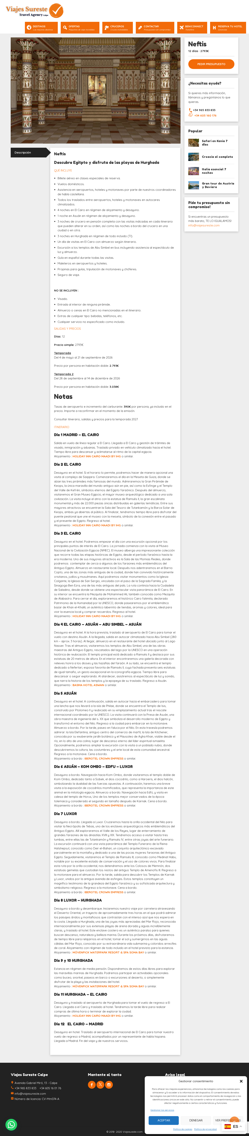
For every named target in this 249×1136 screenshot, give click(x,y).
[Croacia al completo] (193, 157)
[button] (241, 1081)
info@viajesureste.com (204, 225)
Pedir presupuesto (211, 64)
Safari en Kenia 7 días (215, 142)
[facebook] (92, 1085)
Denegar (196, 1120)
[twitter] (100, 1085)
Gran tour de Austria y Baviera (218, 185)
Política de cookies (182, 1129)
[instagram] (109, 1085)
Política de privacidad (205, 1129)
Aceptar (164, 1120)
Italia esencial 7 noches (214, 171)
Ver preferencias (228, 1120)
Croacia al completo (217, 157)
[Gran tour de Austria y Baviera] (193, 185)
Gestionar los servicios (162, 1110)
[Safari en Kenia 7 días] (193, 143)
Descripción (23, 152)
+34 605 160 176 (206, 115)
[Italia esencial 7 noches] (193, 171)
